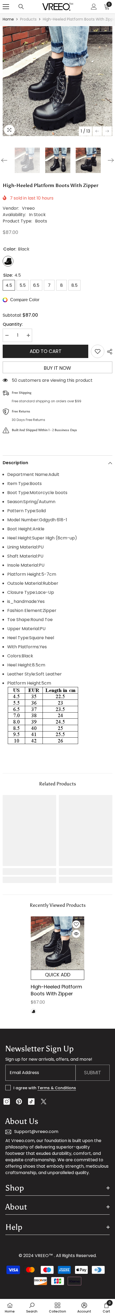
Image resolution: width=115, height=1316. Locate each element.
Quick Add (57, 974)
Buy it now (57, 368)
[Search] (21, 6)
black (33, 1011)
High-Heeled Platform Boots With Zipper (56, 990)
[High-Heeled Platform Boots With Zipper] (57, 943)
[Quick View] (76, 934)
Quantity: (13, 324)
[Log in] (94, 7)
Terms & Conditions (56, 1088)
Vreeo (28, 208)
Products (28, 19)
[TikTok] (31, 1101)
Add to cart (46, 351)
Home (8, 19)
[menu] (6, 6)
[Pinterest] (19, 1101)
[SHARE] (108, 351)
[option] (57, 81)
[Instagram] (6, 1101)
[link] (29, 871)
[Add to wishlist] (97, 351)
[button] (97, 131)
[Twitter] (43, 1101)
